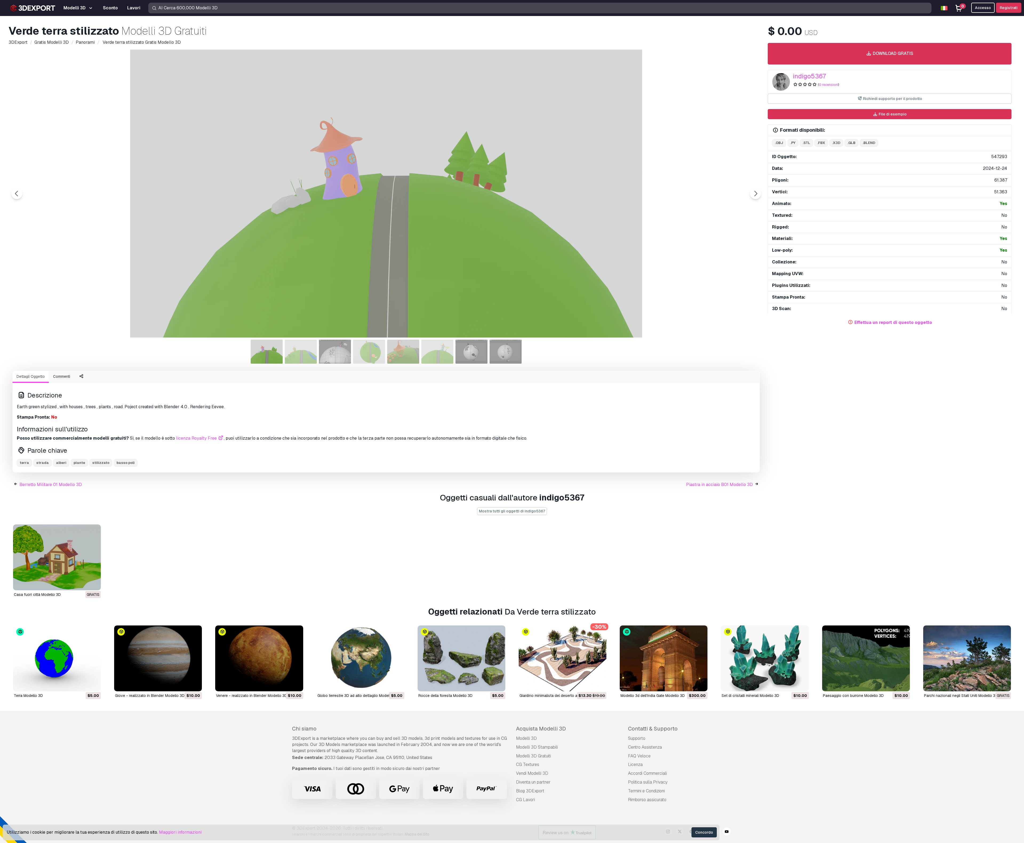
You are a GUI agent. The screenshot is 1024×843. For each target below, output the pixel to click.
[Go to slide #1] (267, 352)
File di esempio (892, 114)
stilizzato (100, 462)
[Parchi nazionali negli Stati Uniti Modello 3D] (967, 658)
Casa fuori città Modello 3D (37, 594)
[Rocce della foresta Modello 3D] (461, 658)
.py (792, 142)
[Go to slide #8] (506, 352)
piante (79, 462)
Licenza (635, 764)
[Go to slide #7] (471, 352)
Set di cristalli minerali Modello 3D (750, 695)
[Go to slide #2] (301, 352)
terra (24, 462)
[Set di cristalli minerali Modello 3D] (765, 658)
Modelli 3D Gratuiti (533, 756)
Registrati (1009, 7)
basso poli (126, 462)
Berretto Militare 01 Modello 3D (50, 484)
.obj (779, 142)
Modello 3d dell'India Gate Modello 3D (653, 695)
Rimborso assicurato (647, 799)
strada (42, 462)
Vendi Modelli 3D (532, 773)
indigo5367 (809, 76)
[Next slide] (755, 193)
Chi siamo (304, 728)
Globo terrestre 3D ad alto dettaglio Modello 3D (357, 695)
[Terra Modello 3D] (57, 658)
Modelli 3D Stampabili (537, 747)
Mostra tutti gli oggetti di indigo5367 (512, 511)
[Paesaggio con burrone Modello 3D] (866, 658)
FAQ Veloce (639, 756)
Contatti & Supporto (653, 728)
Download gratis (892, 53)
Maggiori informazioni (180, 832)
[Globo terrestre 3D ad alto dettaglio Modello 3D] (360, 658)
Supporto (636, 738)
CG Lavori (525, 799)
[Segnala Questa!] (93, 582)
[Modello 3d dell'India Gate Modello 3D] (663, 658)
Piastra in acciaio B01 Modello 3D (719, 484)
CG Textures (527, 764)
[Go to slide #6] (437, 352)
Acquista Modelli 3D (541, 728)
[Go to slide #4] (369, 352)
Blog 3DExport (530, 791)
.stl (806, 142)
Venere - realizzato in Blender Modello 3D (251, 695)
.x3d (836, 142)
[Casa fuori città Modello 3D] (57, 557)
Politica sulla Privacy (647, 782)
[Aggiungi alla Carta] (82, 683)
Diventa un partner (533, 782)
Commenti (61, 376)
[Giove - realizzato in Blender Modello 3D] (158, 658)
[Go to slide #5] (403, 352)
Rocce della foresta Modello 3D (445, 695)
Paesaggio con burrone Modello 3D (853, 695)
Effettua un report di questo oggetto (893, 322)
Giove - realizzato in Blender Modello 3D (150, 695)
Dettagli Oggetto (31, 376)
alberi (61, 462)
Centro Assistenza (645, 747)
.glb (851, 142)
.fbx (821, 142)
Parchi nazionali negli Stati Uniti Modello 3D (961, 695)
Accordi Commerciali (647, 773)
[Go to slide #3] (335, 352)
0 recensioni (828, 84)
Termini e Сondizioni (646, 791)
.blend (869, 142)
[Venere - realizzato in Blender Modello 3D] (259, 658)
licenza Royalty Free (197, 438)
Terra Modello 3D (28, 695)
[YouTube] (726, 832)
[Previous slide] (16, 193)
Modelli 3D (526, 738)
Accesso (983, 7)
